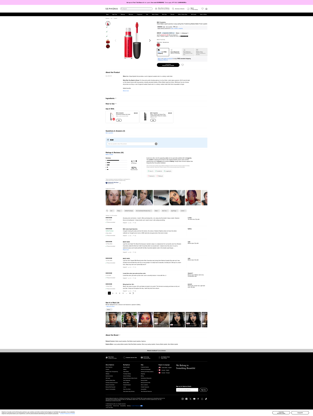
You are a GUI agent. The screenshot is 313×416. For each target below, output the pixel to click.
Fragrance (139, 14)
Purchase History (127, 373)
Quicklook (111, 120)
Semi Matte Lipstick (173, 344)
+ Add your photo (110, 306)
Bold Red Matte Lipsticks (134, 344)
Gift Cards (193, 14)
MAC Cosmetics (161, 22)
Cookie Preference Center (67, 413)
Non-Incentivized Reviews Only (143, 210)
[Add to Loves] (182, 65)
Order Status (126, 371)
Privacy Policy (109, 405)
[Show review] (113, 197)
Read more (126, 249)
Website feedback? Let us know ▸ (156, 350)
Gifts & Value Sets (182, 14)
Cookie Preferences (135, 405)
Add (119, 120)
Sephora (143, 341)
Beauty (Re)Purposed (110, 387)
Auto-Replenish (126, 380)
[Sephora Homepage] (111, 9)
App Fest (114, 14)
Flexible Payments (145, 387)
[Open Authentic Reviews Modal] (120, 183)
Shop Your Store (126, 389)
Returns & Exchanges (145, 369)
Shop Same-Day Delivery (128, 391)
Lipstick (115, 18)
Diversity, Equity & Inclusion (112, 382)
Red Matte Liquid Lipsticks (134, 341)
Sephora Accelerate (110, 384)
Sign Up (203, 390)
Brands (172, 14)
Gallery (124, 369)
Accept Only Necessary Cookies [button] (281, 413)
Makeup (123, 14)
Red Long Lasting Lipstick (148, 344)
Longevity (180, 28)
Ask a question (169, 26)
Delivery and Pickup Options (147, 371)
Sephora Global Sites (110, 380)
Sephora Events (109, 376)
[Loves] (202, 8)
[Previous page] (106, 293)
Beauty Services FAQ (145, 382)
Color (172, 28)
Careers (107, 369)
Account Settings (127, 376)
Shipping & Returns (163, 60)
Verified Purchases (129, 210)
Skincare (131, 14)
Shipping (143, 373)
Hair (147, 14)
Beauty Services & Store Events (130, 378)
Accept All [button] (300, 412)
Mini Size (164, 14)
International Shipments (146, 378)
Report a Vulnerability (110, 389)
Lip (111, 18)
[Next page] (133, 293)
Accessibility (143, 389)
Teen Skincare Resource (146, 391)
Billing (142, 376)
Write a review (109, 154)
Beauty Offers (126, 382)
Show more (126, 91)
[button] (180, 33)
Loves (124, 387)
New (107, 14)
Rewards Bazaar (127, 384)
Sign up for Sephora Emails (183, 386)
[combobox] (136, 8)
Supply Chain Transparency (112, 371)
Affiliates (107, 373)
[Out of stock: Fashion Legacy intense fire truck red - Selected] (158, 45)
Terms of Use (116, 405)
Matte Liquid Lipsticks (121, 341)
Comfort (176, 28)
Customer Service (145, 367)
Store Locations (144, 384)
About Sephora (109, 367)
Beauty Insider (126, 367)
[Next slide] (150, 41)
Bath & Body (155, 14)
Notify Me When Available (168, 65)
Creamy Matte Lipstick (161, 344)
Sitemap (129, 405)
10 (130, 293)
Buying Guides (144, 380)
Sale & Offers (203, 14)
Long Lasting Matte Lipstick (121, 344)
